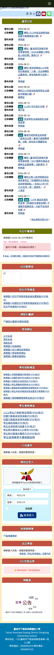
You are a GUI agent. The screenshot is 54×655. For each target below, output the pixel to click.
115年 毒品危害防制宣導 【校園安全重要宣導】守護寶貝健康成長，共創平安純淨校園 (34, 204)
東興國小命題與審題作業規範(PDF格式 (21, 374)
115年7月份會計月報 (34, 106)
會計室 (21, 109)
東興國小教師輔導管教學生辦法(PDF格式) (24, 398)
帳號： (10, 495)
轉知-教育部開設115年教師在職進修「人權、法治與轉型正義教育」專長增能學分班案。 (33, 71)
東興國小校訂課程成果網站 (16, 349)
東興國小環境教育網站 (14, 353)
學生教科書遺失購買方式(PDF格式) (21, 433)
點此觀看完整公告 (40, 219)
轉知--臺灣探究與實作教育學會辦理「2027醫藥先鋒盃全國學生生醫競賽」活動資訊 (34, 161)
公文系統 (7, 336)
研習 (36, 598)
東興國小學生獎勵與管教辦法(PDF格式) (21, 384)
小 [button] (34, 13)
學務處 (21, 39)
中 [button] (31, 13)
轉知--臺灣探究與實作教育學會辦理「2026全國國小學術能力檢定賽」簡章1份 (34, 52)
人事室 (21, 190)
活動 (20, 32)
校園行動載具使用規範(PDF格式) (20, 416)
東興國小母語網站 (12, 346)
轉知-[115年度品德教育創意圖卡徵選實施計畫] (34, 34)
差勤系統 (7, 342)
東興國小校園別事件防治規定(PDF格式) (21, 377)
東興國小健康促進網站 (14, 356)
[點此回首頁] (27, 8)
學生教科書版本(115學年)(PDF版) (20, 429)
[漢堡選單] (49, 4)
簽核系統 (7, 339)
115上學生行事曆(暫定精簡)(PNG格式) (23, 412)
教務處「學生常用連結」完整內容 (35, 553)
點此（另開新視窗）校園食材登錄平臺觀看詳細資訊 (27, 255)
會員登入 (28, 515)
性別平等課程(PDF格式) (15, 306)
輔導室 (21, 97)
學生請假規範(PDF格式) (15, 423)
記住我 (28, 508)
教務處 (21, 58)
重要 (27, 199)
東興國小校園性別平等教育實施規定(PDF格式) (26, 303)
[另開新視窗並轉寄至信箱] (44, 14)
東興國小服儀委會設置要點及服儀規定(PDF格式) (25, 387)
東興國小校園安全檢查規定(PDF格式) (20, 381)
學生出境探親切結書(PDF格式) (19, 426)
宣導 (20, 119)
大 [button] (27, 13)
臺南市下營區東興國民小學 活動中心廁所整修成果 (23, 612)
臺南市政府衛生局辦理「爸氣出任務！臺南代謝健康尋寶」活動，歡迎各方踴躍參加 (33, 138)
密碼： (10, 502)
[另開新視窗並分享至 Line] (49, 14)
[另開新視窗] (16, 321)
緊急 (34, 607)
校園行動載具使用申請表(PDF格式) (21, 419)
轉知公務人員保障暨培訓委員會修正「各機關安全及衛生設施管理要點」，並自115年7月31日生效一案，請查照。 (33, 182)
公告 (20, 68)
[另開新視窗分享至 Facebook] (38, 14)
